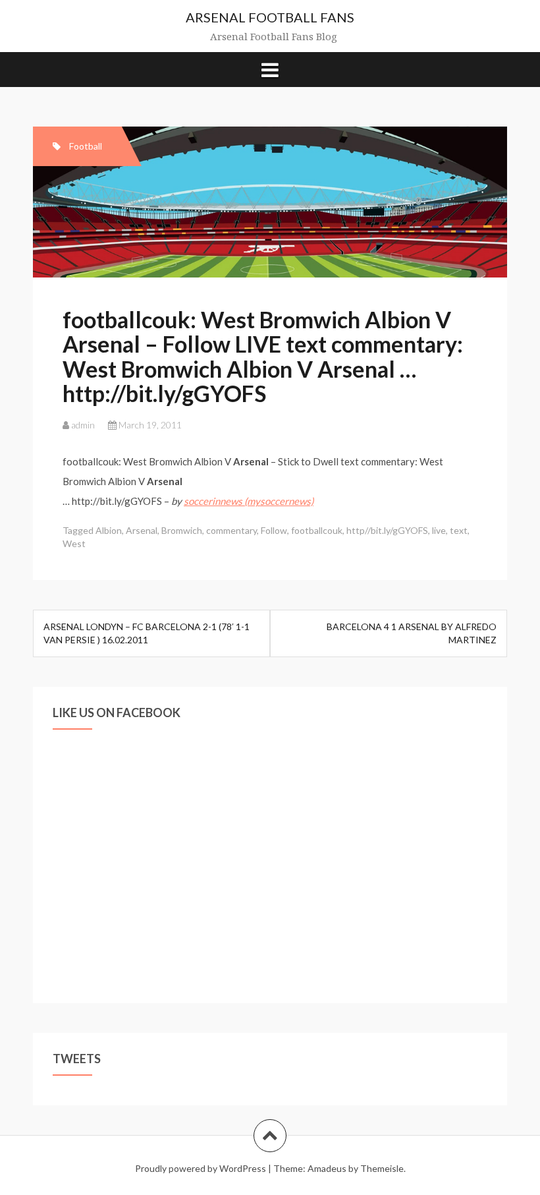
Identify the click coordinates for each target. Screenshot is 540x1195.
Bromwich (181, 530)
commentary (231, 530)
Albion (108, 530)
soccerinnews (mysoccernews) (248, 501)
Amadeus (327, 1168)
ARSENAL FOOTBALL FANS (270, 17)
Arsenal (141, 530)
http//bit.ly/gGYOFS (387, 530)
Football (85, 146)
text (459, 530)
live (439, 530)
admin (83, 424)
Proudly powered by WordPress (200, 1168)
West (74, 543)
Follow (274, 530)
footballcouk (316, 530)
